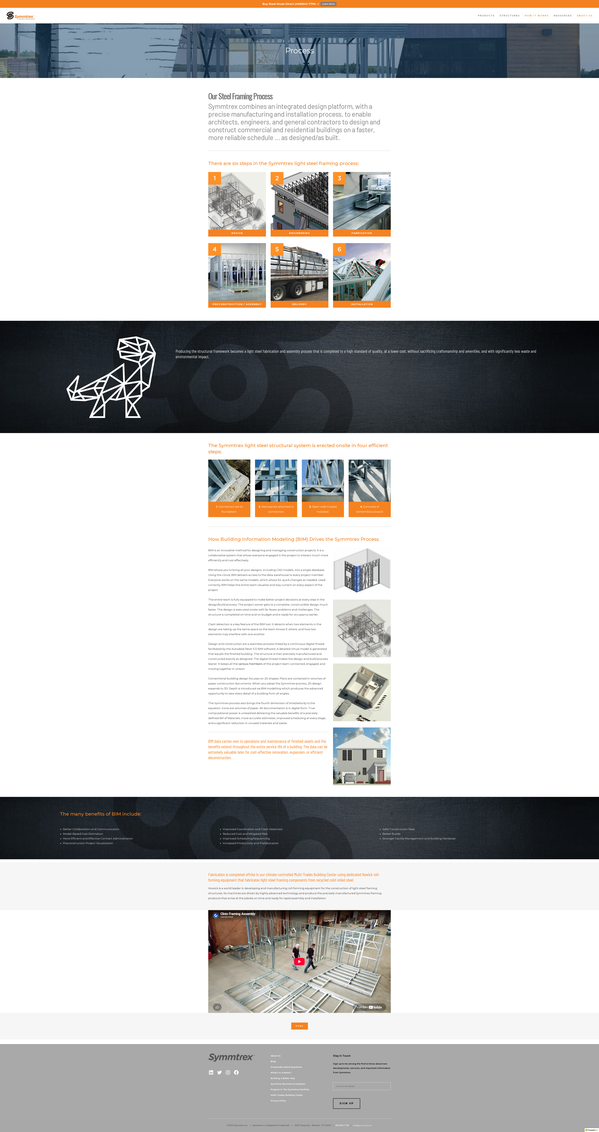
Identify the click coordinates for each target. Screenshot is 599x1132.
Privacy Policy (278, 1100)
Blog (273, 1061)
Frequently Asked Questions (286, 1067)
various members (251, 663)
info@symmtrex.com (362, 1125)
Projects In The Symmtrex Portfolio (290, 1089)
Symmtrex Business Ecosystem (288, 1084)
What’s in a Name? (281, 1072)
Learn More (328, 4)
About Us (276, 1055)
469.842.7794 (342, 1125)
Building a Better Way (283, 1078)
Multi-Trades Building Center (287, 1095)
